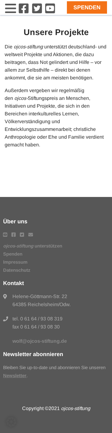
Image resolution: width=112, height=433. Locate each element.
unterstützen (32, 245)
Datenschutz (16, 270)
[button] (11, 422)
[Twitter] (37, 12)
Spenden (86, 7)
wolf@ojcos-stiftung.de (39, 341)
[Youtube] (50, 12)
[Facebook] (23, 12)
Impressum (15, 262)
